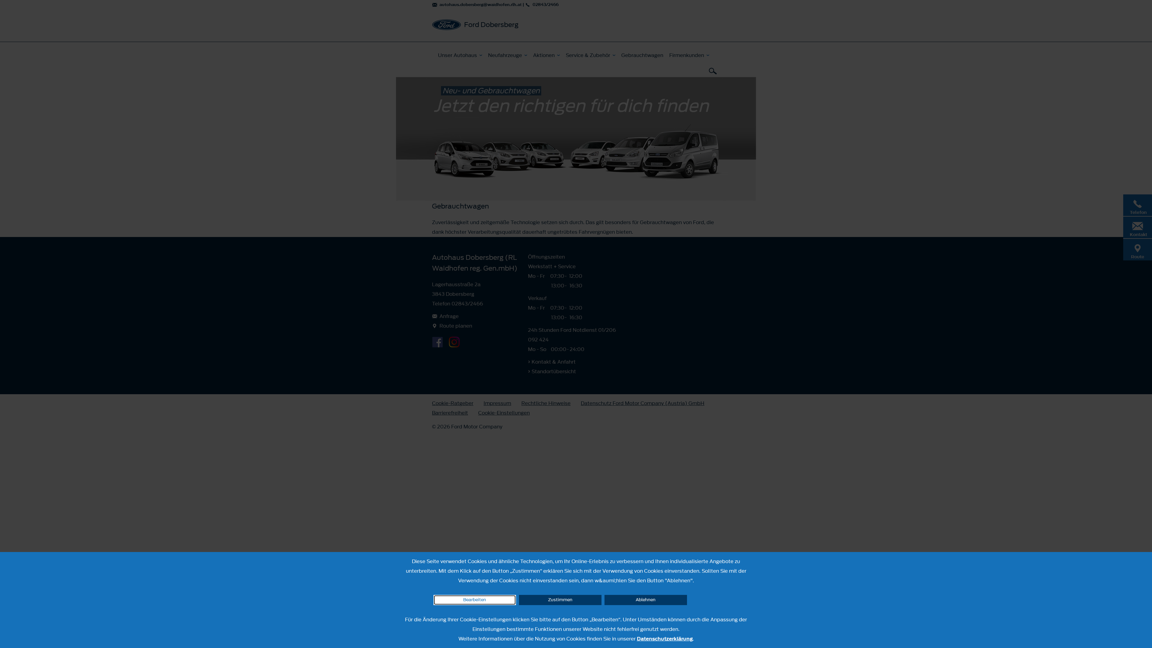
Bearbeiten (474, 600)
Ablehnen (646, 600)
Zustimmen (560, 600)
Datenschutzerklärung (665, 638)
